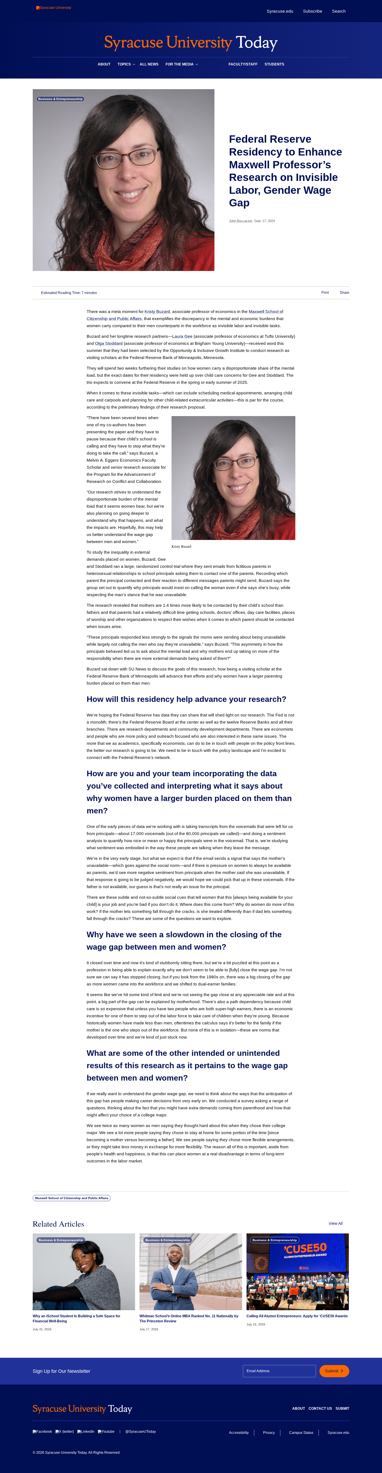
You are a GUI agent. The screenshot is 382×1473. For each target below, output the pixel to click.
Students (274, 64)
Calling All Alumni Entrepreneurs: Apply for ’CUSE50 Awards (297, 1316)
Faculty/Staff (243, 64)
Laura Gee (182, 336)
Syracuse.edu (280, 11)
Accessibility (239, 1433)
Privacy (269, 1433)
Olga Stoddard (109, 343)
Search (339, 11)
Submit (332, 1371)
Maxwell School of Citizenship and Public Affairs (71, 1198)
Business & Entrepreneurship (60, 99)
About (104, 64)
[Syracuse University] (64, 11)
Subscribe (312, 11)
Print (325, 292)
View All (336, 1223)
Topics (124, 64)
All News (149, 64)
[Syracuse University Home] (191, 42)
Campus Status (301, 1433)
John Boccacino (240, 221)
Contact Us (320, 1408)
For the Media (180, 64)
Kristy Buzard (157, 311)
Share (344, 292)
